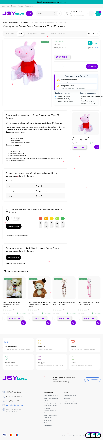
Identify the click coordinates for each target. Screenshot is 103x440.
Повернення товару (50, 405)
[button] (94, 271)
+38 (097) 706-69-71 (76, 13)
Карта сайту (48, 425)
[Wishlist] (96, 43)
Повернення (29, 6)
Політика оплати (49, 413)
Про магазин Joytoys (51, 395)
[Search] (54, 13)
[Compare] (90, 43)
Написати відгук (13, 226)
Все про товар (9, 33)
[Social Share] (97, 34)
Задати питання (13, 257)
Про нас (20, 6)
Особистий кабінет (70, 395)
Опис (20, 33)
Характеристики (31, 33)
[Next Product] (93, 34)
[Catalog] (29, 13)
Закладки (67, 398)
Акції (45, 423)
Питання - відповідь (58, 33)
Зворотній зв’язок (70, 401)
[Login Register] (91, 13)
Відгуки (44, 33)
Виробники (48, 420)
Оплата (13, 6)
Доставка (6, 6)
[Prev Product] (89, 34)
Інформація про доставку (52, 403)
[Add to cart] (23, 322)
